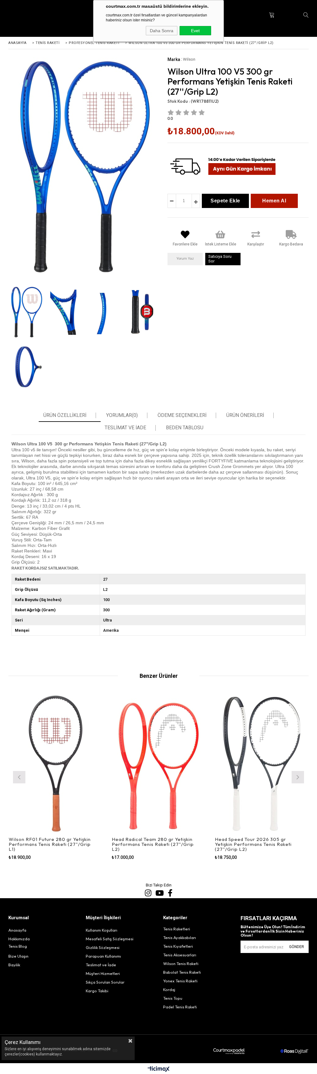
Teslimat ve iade (125, 428)
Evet (195, 30)
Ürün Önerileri (245, 415)
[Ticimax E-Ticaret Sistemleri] (159, 1069)
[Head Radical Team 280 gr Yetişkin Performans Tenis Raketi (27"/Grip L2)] (159, 763)
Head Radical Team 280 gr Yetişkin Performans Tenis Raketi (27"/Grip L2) (153, 844)
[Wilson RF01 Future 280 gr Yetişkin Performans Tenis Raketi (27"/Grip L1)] (55, 763)
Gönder (296, 947)
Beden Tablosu (184, 428)
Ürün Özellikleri (64, 415)
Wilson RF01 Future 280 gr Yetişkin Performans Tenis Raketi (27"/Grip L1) (50, 844)
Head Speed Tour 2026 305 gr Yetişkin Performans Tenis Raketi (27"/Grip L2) (253, 844)
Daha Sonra (161, 30)
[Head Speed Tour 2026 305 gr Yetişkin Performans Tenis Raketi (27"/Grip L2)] (262, 763)
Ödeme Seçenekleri (182, 415)
